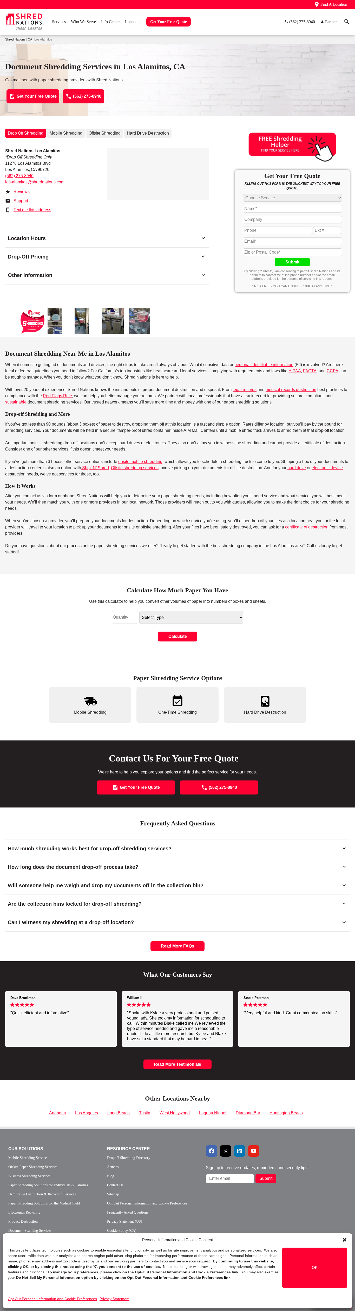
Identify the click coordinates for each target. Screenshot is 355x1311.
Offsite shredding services (135, 468)
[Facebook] (211, 1151)
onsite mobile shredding (140, 461)
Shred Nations (15, 39)
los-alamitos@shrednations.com (34, 182)
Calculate (177, 636)
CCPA (332, 371)
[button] (344, 1239)
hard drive (296, 468)
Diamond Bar (248, 1113)
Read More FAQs (177, 946)
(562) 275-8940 (19, 176)
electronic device (327, 468)
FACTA (310, 371)
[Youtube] (253, 1151)
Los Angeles (86, 1113)
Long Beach (118, 1113)
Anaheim (57, 1113)
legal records (245, 389)
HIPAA (294, 371)
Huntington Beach (286, 1113)
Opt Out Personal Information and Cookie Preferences (52, 1299)
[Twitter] (225, 1151)
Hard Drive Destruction (148, 133)
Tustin (144, 1113)
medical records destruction (291, 389)
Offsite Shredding (105, 133)
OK (315, 1268)
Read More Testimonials (177, 1064)
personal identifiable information (263, 364)
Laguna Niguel (212, 1113)
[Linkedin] (239, 1151)
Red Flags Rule (57, 396)
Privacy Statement (114, 1299)
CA (30, 39)
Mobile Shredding (66, 133)
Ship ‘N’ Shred (95, 468)
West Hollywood (175, 1113)
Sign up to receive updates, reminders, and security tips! (257, 1168)
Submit (292, 262)
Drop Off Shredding (25, 133)
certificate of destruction (306, 527)
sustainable (16, 402)
